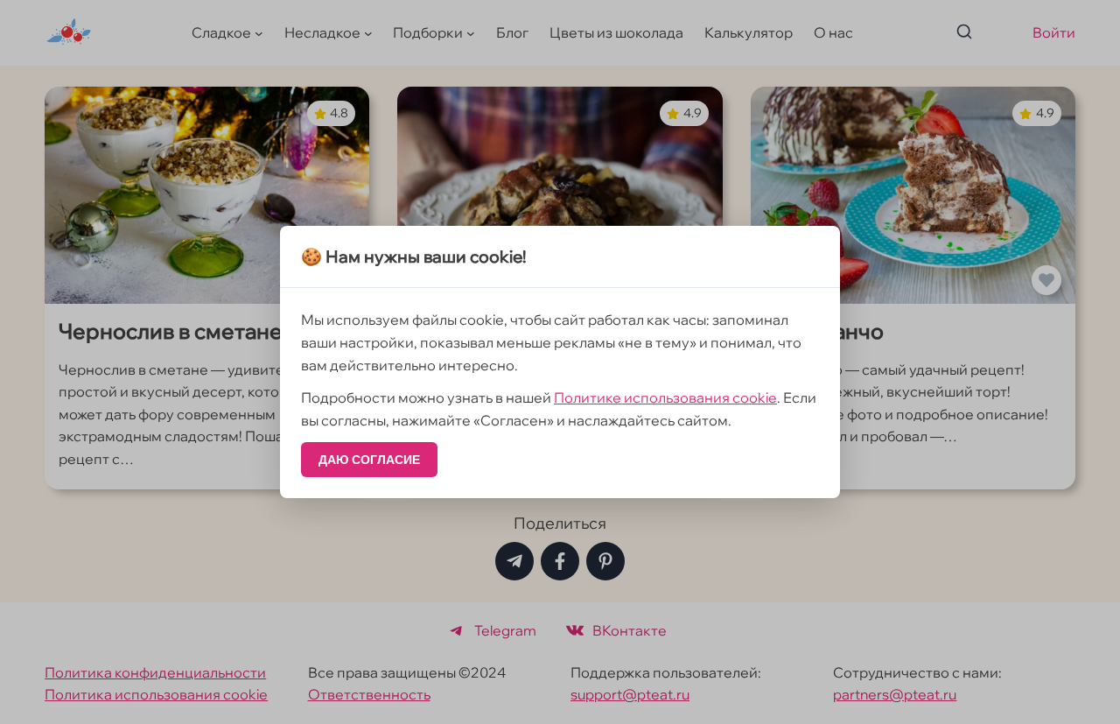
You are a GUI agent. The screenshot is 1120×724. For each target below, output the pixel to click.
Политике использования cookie (665, 397)
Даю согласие (369, 460)
